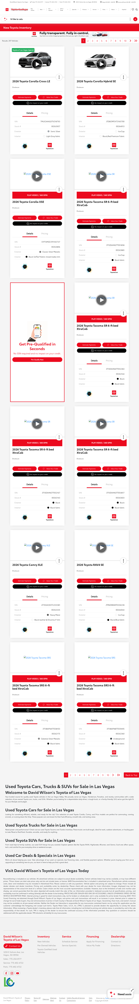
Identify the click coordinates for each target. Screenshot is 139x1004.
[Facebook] (6, 973)
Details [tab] (29, 112)
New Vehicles (43, 941)
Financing (92, 936)
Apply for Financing (95, 941)
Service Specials (69, 945)
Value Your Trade (52, 97)
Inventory (43, 936)
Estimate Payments (24, 97)
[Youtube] (17, 973)
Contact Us (14, 945)
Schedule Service (69, 941)
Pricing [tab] (44, 112)
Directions (115, 945)
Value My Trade (93, 945)
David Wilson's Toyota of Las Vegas (12, 999)
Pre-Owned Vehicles (46, 945)
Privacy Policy (27, 999)
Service (66, 936)
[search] (137, 9)
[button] (59, 77)
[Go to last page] (136, 40)
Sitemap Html (53, 999)
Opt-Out (91, 999)
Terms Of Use (37, 999)
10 (125, 40)
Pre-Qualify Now (37, 359)
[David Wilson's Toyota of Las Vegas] (15, 9)
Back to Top (131, 774)
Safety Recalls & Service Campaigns (76, 999)
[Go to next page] (130, 40)
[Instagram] (12, 973)
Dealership (118, 936)
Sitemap (46, 999)
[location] (74, 2)
